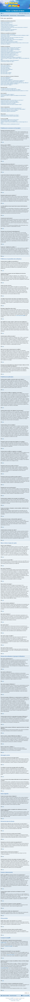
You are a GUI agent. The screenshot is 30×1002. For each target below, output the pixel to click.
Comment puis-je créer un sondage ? (7, 50)
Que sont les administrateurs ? (6, 77)
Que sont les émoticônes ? (5, 67)
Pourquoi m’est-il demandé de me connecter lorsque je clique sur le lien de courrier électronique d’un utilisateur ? (15, 43)
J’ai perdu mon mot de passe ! (6, 28)
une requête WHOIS (4, 967)
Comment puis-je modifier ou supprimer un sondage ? (10, 52)
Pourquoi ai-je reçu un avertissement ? (7, 56)
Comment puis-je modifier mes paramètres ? (8, 34)
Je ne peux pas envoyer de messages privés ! (8, 88)
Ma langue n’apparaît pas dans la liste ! (7, 38)
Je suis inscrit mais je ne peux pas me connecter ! (9, 25)
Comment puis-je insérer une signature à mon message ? (10, 49)
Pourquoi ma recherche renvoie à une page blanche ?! (10, 102)
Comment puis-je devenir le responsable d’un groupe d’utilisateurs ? (12, 81)
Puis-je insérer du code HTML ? (6, 66)
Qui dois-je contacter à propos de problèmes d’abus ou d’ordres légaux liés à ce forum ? (14, 122)
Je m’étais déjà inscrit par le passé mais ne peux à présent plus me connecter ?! (14, 27)
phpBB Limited (3, 942)
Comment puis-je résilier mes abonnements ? (8, 111)
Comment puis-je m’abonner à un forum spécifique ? (9, 110)
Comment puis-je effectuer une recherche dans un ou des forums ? (12, 100)
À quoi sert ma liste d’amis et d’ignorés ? (7, 94)
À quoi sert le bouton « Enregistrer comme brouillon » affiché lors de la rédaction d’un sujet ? (15, 59)
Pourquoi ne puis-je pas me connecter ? (7, 26)
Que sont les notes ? (4, 71)
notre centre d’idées (10, 954)
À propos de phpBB (8, 946)
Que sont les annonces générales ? (7, 69)
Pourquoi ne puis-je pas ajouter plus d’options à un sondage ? (11, 51)
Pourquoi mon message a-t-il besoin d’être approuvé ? (10, 60)
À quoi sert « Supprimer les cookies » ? (7, 30)
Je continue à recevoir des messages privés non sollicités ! (11, 89)
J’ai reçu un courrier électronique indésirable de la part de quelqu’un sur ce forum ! (14, 90)
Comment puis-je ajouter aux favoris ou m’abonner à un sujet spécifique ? (13, 109)
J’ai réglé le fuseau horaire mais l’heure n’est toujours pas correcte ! (12, 37)
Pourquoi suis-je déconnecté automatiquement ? (9, 29)
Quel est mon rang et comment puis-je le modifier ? (9, 41)
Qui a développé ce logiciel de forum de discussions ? (10, 119)
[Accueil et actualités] (12, 5)
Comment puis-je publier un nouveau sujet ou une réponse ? (11, 47)
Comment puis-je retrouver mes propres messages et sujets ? (11, 104)
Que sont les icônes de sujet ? (6, 73)
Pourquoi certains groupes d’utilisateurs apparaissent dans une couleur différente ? (15, 82)
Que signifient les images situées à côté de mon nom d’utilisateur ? (12, 39)
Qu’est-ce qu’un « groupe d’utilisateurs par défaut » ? (10, 83)
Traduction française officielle (13, 999)
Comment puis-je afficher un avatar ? (7, 40)
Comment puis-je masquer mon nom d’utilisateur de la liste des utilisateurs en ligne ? (15, 35)
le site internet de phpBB (20, 315)
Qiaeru (20, 999)
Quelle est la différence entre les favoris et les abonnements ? (11, 108)
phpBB (12, 998)
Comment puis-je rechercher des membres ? (8, 103)
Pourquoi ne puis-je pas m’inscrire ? (7, 24)
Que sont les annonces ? (5, 70)
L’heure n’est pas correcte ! (5, 36)
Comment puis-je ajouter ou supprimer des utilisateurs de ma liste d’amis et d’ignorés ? (13, 96)
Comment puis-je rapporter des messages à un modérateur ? (11, 57)
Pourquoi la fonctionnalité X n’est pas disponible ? (9, 120)
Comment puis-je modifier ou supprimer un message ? (10, 48)
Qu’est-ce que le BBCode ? (5, 65)
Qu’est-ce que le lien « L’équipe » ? (6, 84)
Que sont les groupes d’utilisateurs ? (7, 79)
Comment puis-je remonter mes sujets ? (7, 61)
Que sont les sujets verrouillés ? (6, 72)
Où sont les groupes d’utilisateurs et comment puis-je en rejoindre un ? (12, 80)
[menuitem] (2, 13)
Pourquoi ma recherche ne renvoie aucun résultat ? (9, 101)
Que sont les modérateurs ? (5, 78)
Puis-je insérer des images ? (5, 68)
